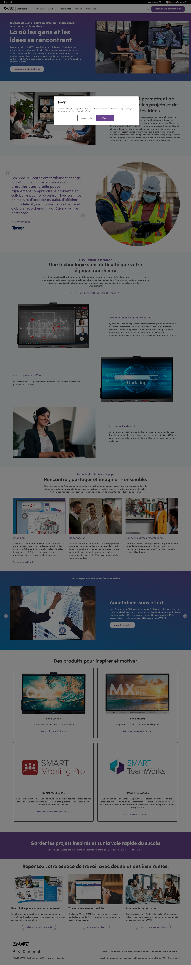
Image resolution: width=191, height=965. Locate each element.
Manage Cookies (86, 118)
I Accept (105, 118)
